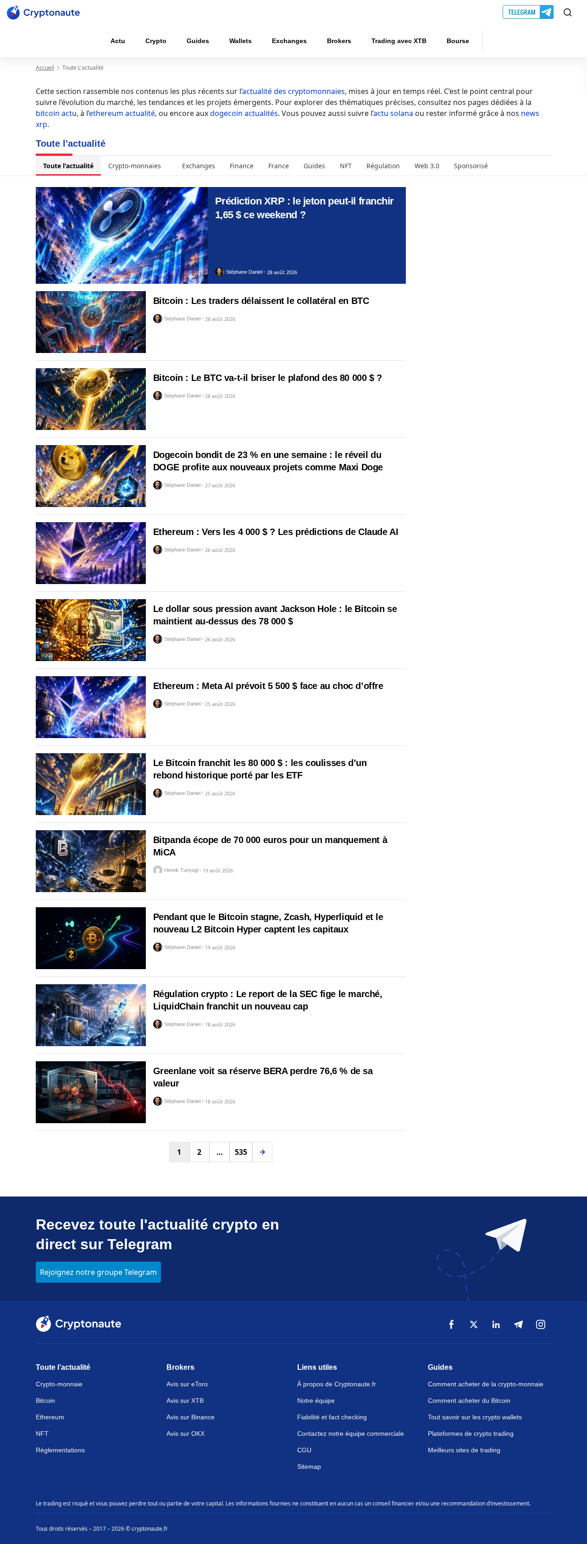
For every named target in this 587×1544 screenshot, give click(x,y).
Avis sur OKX (185, 1433)
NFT (346, 165)
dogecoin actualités (244, 113)
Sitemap (309, 1466)
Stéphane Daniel (244, 272)
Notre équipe (316, 1400)
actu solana (393, 113)
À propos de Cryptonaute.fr (336, 1384)
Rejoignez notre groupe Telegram (98, 1272)
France (278, 165)
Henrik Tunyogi (181, 870)
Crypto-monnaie (59, 1384)
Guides (198, 40)
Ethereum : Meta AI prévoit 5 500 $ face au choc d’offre (268, 686)
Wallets (240, 40)
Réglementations (60, 1450)
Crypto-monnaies (134, 165)
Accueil (45, 68)
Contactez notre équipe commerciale (350, 1433)
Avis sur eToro (187, 1384)
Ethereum (50, 1417)
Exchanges (289, 40)
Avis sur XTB (185, 1400)
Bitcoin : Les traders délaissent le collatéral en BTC (261, 301)
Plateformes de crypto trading (471, 1433)
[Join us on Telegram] (529, 12)
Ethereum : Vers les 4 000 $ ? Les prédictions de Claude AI (276, 532)
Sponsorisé (471, 165)
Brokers (339, 40)
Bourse (458, 40)
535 (241, 1152)
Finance (242, 165)
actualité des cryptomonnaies (293, 91)
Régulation (383, 165)
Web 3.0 (427, 165)
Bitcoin (45, 1400)
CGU (304, 1450)
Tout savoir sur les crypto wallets (475, 1417)
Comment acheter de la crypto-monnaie (485, 1384)
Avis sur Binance (190, 1417)
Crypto (155, 40)
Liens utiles (317, 1367)
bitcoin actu (56, 113)
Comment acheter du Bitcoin (469, 1400)
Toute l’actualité (63, 1367)
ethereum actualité (122, 113)
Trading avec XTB (398, 40)
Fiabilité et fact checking (332, 1417)
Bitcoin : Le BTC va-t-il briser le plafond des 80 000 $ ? (267, 378)
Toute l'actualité (68, 165)
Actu (118, 40)
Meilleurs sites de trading (464, 1450)
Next (262, 1152)
